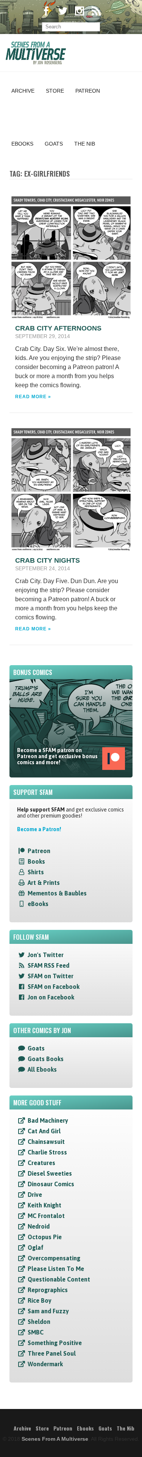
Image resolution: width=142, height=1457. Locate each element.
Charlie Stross (47, 1152)
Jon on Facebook (51, 997)
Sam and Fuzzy (48, 1311)
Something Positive (55, 1342)
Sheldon (39, 1321)
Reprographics (48, 1289)
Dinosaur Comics (51, 1184)
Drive (35, 1194)
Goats (54, 144)
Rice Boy (39, 1300)
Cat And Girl (44, 1131)
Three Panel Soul (52, 1353)
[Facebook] (46, 12)
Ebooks (22, 144)
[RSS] (96, 12)
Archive (22, 91)
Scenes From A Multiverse (55, 1439)
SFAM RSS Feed (48, 965)
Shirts (36, 872)
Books (36, 861)
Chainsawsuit (46, 1141)
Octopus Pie (45, 1237)
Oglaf (36, 1247)
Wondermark (45, 1364)
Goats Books (46, 1058)
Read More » (33, 396)
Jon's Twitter (46, 954)
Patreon (87, 91)
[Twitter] (63, 12)
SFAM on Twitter (50, 976)
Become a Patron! (39, 829)
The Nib (84, 144)
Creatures (41, 1162)
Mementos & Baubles (57, 893)
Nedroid (39, 1226)
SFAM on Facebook (54, 986)
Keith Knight (44, 1205)
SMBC (36, 1332)
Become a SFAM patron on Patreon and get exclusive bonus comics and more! (57, 756)
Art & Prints (44, 882)
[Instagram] (79, 12)
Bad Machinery (48, 1120)
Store (55, 91)
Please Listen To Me (56, 1268)
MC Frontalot (46, 1215)
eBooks (38, 903)
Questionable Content (59, 1279)
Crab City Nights (47, 560)
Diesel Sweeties (50, 1173)
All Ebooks (42, 1069)
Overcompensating (54, 1258)
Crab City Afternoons (58, 328)
